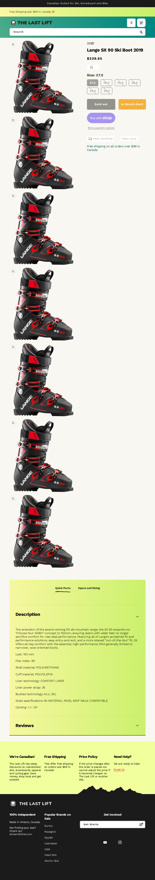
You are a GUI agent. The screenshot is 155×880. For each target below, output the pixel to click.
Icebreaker (50, 843)
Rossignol (49, 831)
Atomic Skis (51, 860)
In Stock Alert (132, 104)
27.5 (93, 82)
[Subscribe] (141, 824)
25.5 (107, 90)
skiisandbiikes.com (20, 834)
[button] (131, 23)
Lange (90, 42)
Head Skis (50, 854)
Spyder (48, 837)
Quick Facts (63, 588)
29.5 (120, 82)
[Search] (141, 32)
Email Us (119, 769)
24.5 (93, 90)
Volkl (47, 849)
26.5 (106, 82)
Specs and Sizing (89, 588)
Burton (48, 825)
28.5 (135, 82)
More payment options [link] (101, 128)
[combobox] (77, 32)
